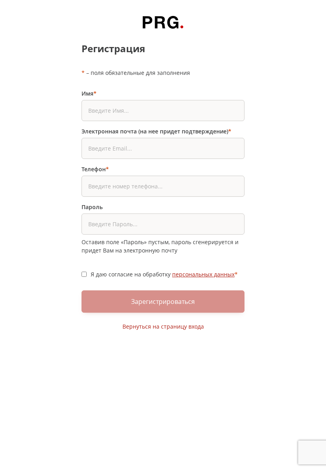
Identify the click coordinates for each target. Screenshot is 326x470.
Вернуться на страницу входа (163, 326)
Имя (89, 93)
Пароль (92, 207)
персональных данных (203, 274)
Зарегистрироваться (163, 301)
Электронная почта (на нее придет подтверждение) (156, 131)
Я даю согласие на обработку (164, 274)
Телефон (95, 169)
